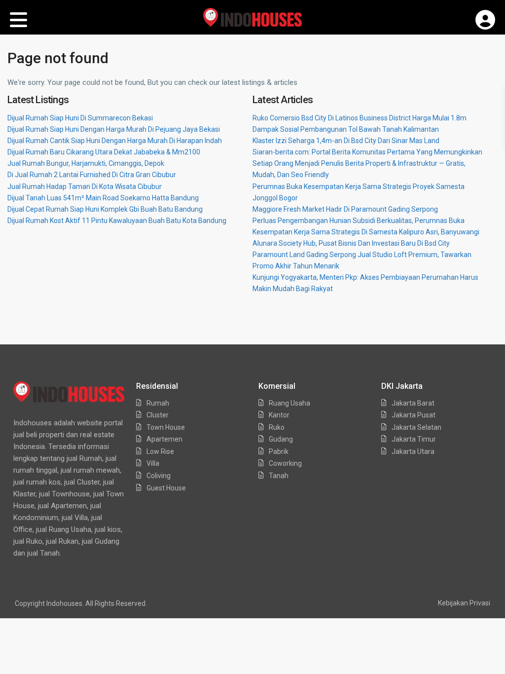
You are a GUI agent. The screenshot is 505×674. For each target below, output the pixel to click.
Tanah (279, 476)
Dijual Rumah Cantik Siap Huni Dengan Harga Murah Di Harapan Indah (114, 141)
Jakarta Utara (413, 451)
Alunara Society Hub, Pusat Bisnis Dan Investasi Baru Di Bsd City (351, 243)
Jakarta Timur (414, 439)
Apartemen (164, 439)
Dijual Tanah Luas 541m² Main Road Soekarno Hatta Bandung (103, 198)
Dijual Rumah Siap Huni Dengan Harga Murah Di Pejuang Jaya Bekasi (113, 129)
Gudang (281, 439)
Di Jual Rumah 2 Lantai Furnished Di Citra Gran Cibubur (91, 175)
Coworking (285, 463)
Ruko (277, 427)
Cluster (157, 415)
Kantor (279, 415)
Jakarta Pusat (413, 415)
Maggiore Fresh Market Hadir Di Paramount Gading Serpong (345, 209)
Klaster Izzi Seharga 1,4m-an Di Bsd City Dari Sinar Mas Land (345, 141)
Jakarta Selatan (416, 427)
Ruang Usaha (289, 403)
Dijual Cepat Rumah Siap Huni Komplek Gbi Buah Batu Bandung (105, 209)
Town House (165, 427)
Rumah (157, 403)
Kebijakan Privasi (464, 603)
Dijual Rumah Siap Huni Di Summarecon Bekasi (80, 118)
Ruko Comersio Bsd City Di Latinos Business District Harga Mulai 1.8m (359, 118)
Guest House (166, 488)
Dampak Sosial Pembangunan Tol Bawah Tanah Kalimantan (345, 129)
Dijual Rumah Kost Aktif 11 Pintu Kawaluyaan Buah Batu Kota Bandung (116, 221)
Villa (152, 463)
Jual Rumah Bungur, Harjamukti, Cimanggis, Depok (85, 163)
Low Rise (160, 451)
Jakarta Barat (413, 403)
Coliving (158, 476)
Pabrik (279, 451)
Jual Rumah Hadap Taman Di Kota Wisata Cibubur (84, 186)
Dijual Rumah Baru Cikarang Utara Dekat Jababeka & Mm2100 (103, 152)
